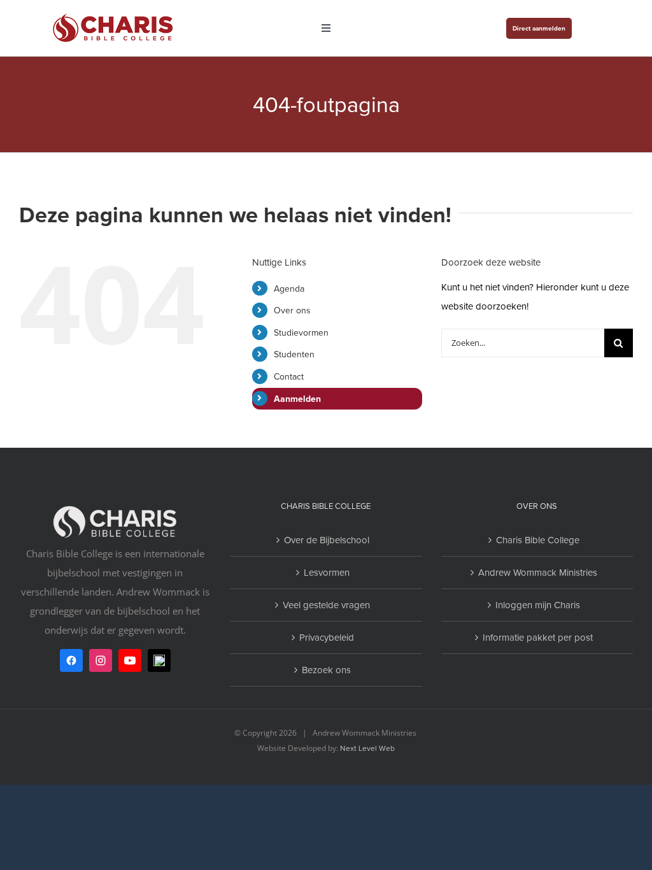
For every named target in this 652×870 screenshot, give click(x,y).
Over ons (292, 310)
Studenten (294, 354)
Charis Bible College (537, 539)
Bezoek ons (326, 669)
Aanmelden (297, 398)
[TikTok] (159, 660)
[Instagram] (100, 660)
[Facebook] (71, 660)
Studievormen (301, 332)
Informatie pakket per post (538, 637)
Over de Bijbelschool (326, 539)
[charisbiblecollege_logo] (113, 14)
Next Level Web (367, 748)
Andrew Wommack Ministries (537, 572)
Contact (289, 376)
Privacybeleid (326, 637)
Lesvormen (327, 572)
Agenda (289, 288)
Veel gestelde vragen (326, 604)
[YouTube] (129, 660)
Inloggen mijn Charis (537, 604)
